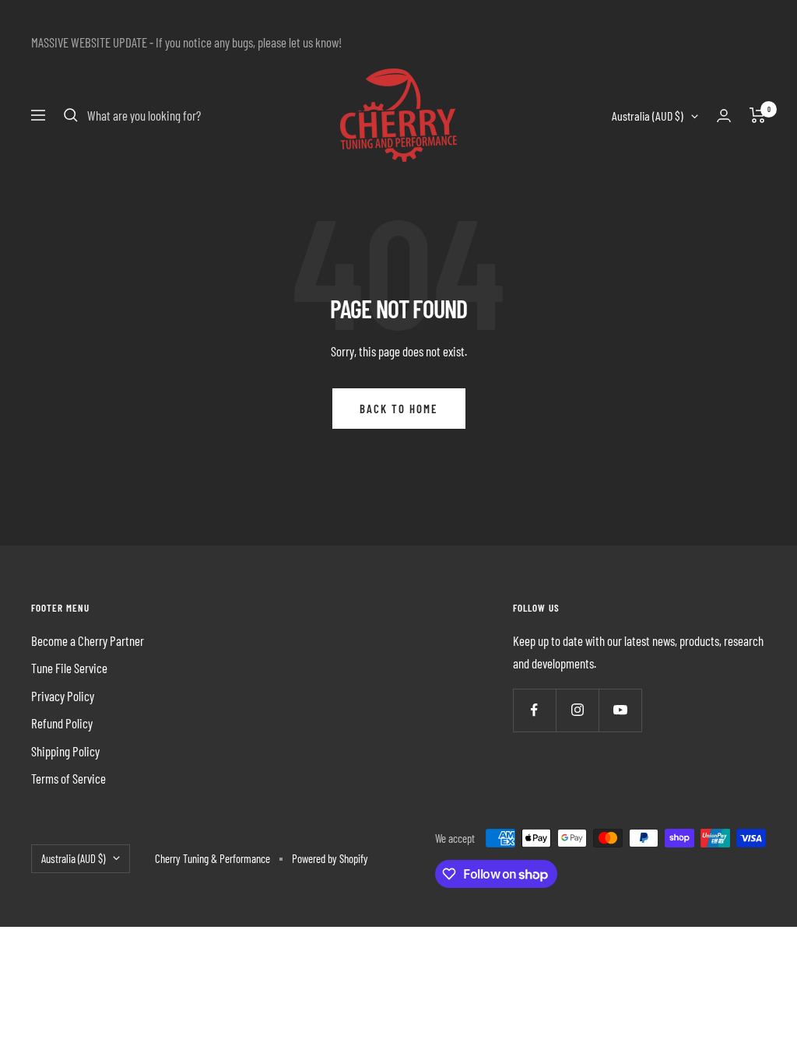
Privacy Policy (62, 695)
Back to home (399, 409)
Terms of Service (68, 778)
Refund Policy (62, 723)
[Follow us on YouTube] (620, 710)
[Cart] (758, 115)
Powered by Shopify (330, 858)
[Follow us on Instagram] (577, 710)
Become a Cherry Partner (87, 640)
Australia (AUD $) (647, 115)
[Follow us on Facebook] (534, 710)
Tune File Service (69, 667)
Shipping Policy (65, 751)
